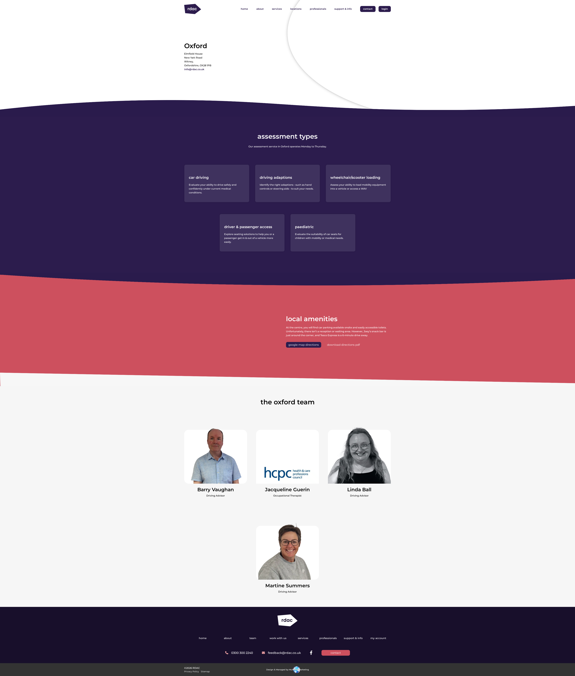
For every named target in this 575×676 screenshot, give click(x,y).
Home (244, 8)
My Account (378, 638)
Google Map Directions (303, 344)
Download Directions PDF (343, 344)
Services (277, 8)
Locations (295, 8)
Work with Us (278, 638)
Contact (368, 8)
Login (385, 8)
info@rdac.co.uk (194, 69)
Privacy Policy (191, 671)
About (260, 8)
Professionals (318, 8)
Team (252, 638)
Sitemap (205, 671)
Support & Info (343, 8)
